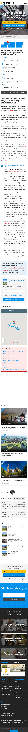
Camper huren (12, 46)
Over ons (17, 686)
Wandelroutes (4, 711)
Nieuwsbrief (18, 684)
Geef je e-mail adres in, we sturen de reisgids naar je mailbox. (12, 287)
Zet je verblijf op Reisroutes (19, 689)
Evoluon (6, 223)
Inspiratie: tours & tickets (11, 356)
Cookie (6, 722)
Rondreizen (4, 706)
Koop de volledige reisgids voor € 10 (14, 22)
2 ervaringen (5, 57)
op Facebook (10, 663)
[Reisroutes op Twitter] (10, 614)
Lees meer (22, 728)
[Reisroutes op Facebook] (7, 614)
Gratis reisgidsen (5, 681)
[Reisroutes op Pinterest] (14, 614)
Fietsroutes (4, 708)
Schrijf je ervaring (19, 498)
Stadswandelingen (9, 36)
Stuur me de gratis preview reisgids (15, 25)
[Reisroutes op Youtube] (20, 614)
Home (4, 36)
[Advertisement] (14, 388)
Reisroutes (7, 2)
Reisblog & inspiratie (6, 690)
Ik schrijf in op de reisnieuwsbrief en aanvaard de (13, 294)
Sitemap (21, 722)
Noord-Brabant (17, 36)
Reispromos (12, 43)
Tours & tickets (20, 43)
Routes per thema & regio (7, 713)
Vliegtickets (5, 46)
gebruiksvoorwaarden (16, 295)
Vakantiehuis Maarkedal (7, 715)
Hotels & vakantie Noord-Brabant (13, 351)
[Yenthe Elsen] (12, 492)
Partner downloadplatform (20, 692)
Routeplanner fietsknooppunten (5, 693)
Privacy (3, 722)
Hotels (7, 43)
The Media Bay (5, 720)
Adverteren (18, 681)
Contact (2, 724)
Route (2, 43)
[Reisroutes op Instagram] (17, 614)
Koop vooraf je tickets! (7, 686)
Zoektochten (4, 684)
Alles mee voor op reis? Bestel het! (14, 369)
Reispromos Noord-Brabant (12, 354)
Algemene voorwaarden (22, 720)
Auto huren (19, 46)
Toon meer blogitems (7, 560)
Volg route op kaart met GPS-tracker (15, 92)
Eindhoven (10, 110)
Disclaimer (11, 722)
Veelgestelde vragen (6, 688)
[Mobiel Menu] (25, 3)
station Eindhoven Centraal (15, 171)
